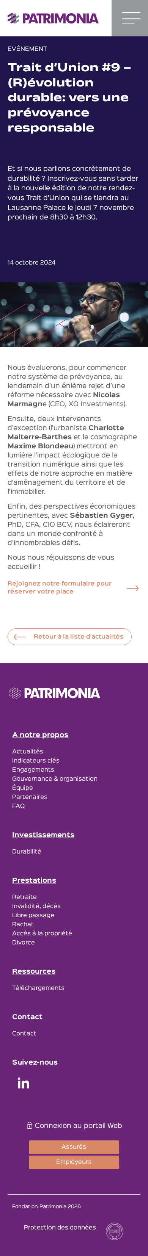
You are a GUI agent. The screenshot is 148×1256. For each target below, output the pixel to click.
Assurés (73, 1147)
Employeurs (73, 1162)
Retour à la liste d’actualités (79, 637)
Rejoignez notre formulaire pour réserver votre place (60, 588)
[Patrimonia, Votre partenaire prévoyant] (53, 18)
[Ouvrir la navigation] (131, 18)
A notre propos (40, 735)
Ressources (33, 972)
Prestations (34, 881)
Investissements (43, 835)
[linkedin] (23, 1084)
